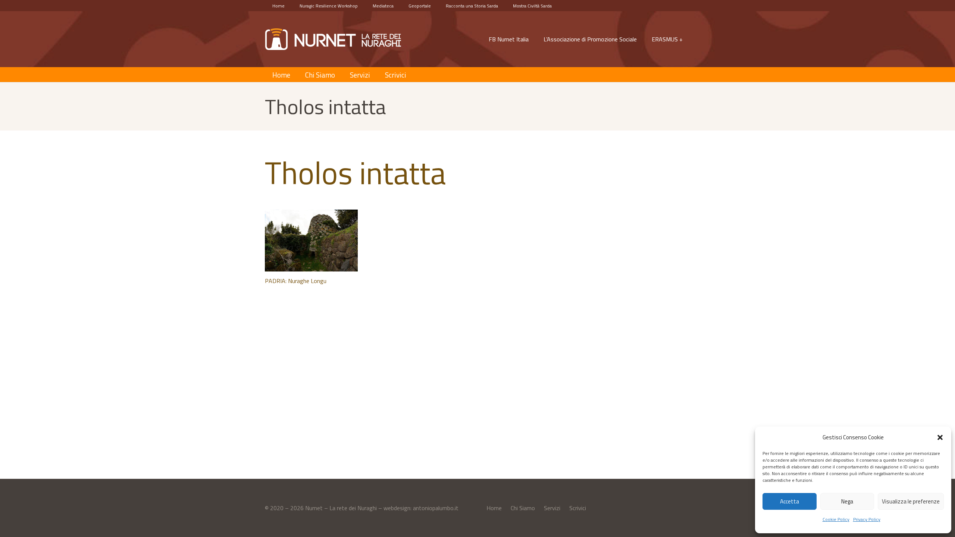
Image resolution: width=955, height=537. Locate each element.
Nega (847, 501)
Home (494, 507)
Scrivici (577, 507)
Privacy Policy (866, 519)
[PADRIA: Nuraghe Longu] (311, 240)
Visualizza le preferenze (911, 501)
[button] (940, 437)
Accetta (789, 501)
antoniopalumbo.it (435, 507)
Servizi (552, 507)
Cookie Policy (836, 519)
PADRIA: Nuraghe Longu (295, 280)
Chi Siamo (523, 507)
